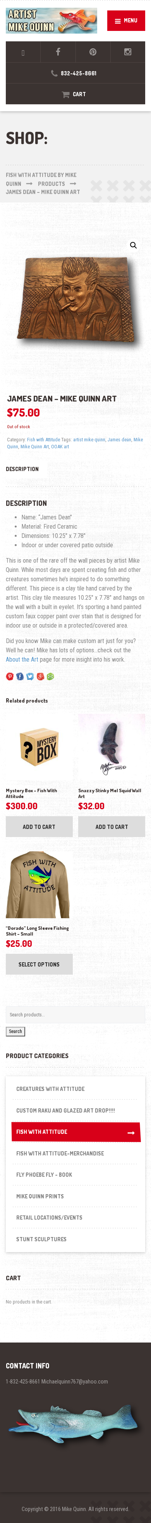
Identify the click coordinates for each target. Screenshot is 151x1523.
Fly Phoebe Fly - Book (44, 1174)
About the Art (22, 659)
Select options (39, 964)
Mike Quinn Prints (40, 1196)
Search (15, 1031)
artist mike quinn (89, 439)
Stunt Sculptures (41, 1239)
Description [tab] (22, 469)
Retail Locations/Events (49, 1217)
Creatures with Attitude (50, 1089)
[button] (134, 245)
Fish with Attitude (43, 439)
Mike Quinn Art (35, 446)
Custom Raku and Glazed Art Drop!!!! (65, 1110)
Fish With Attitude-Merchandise (60, 1153)
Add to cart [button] (39, 827)
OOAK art (60, 446)
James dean (119, 439)
